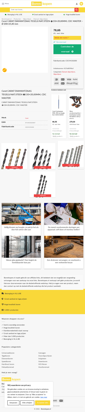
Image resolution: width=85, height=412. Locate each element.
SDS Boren (42, 364)
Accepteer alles (42, 403)
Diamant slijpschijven (40, 19)
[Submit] (76, 10)
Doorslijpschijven (45, 356)
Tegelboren (6, 356)
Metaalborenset (8, 367)
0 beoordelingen (57, 130)
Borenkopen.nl (7, 19)
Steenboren (42, 361)
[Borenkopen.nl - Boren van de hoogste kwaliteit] (42, 4)
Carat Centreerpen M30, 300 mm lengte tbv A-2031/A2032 (58, 113)
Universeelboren (8, 353)
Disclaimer (56, 405)
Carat (26, 118)
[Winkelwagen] (81, 4)
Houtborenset (43, 367)
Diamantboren (7, 359)
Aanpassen (13, 403)
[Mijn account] (77, 3)
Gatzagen (42, 353)
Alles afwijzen (27, 403)
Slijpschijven (27, 19)
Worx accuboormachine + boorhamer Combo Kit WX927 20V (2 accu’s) (75, 115)
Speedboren (6, 361)
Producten (17, 19)
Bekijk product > (58, 136)
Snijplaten (42, 359)
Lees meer (43, 397)
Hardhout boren (8, 364)
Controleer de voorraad (67, 49)
